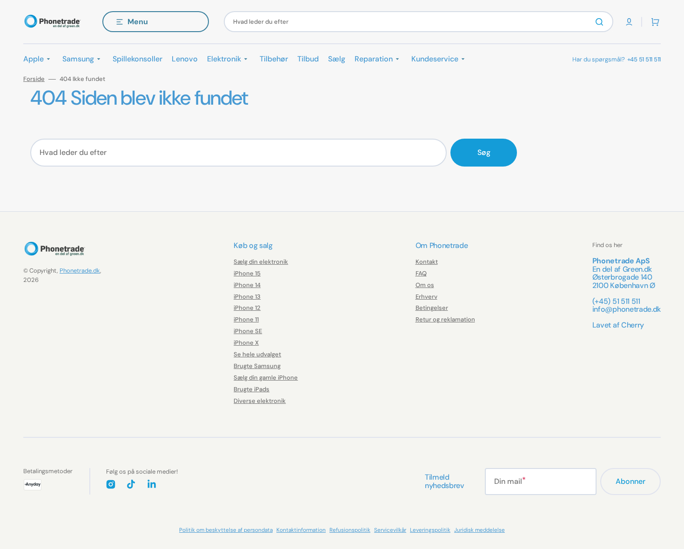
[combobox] (418, 21)
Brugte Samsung (257, 366)
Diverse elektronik (260, 401)
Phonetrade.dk (80, 270)
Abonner (630, 481)
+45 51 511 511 (644, 59)
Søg (483, 152)
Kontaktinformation (301, 530)
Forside (34, 79)
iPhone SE (248, 331)
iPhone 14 (247, 285)
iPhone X (246, 343)
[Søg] (601, 22)
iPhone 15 (247, 273)
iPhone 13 (247, 297)
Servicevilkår (390, 530)
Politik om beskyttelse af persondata (226, 530)
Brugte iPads (251, 389)
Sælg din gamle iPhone (266, 378)
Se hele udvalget (257, 354)
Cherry (632, 325)
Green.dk (637, 269)
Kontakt (427, 262)
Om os (425, 285)
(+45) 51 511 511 (616, 301)
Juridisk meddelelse (479, 530)
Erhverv (426, 297)
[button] (629, 22)
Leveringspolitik (430, 530)
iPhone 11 (246, 319)
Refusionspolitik (349, 530)
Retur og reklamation (445, 319)
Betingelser (432, 308)
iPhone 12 (247, 308)
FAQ (421, 273)
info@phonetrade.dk (626, 309)
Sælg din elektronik (261, 262)
